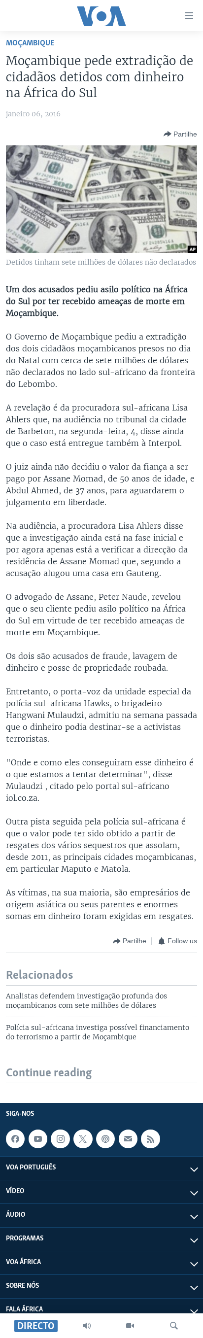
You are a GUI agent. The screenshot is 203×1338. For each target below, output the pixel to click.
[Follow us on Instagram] (60, 1139)
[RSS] (150, 1139)
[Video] (130, 1325)
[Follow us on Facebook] (15, 1139)
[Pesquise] (174, 1325)
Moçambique (30, 43)
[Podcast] (105, 1139)
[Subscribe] (128, 1139)
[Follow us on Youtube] (38, 1139)
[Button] (180, 134)
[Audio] (87, 1325)
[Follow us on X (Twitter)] (82, 1139)
